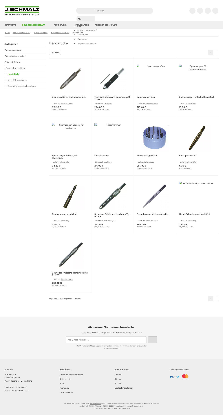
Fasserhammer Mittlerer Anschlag (153, 214)
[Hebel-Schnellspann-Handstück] (197, 196)
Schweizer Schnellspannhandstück (69, 97)
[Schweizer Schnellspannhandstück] (70, 79)
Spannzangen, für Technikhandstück (196, 97)
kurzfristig (108, 103)
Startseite (10, 25)
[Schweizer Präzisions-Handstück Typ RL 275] (70, 254)
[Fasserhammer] (112, 137)
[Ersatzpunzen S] (197, 137)
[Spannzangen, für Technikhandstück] (197, 79)
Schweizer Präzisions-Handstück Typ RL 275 (70, 274)
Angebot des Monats (106, 25)
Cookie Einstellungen (124, 388)
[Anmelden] (200, 11)
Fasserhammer (101, 155)
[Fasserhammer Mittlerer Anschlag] (155, 196)
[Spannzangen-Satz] (155, 79)
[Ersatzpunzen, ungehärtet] (70, 196)
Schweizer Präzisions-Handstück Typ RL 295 (112, 215)
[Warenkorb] (208, 11)
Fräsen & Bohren (12, 62)
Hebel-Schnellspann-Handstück (194, 214)
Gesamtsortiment (13, 50)
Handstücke (14, 74)
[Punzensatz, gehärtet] (155, 137)
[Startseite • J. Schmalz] (22, 14)
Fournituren (60, 25)
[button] (86, 27)
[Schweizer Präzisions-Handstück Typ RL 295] (112, 196)
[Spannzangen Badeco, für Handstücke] (70, 137)
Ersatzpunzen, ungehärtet (64, 214)
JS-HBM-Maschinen (17, 80)
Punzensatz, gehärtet (147, 155)
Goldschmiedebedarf (33, 25)
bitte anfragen (67, 103)
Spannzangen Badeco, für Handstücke (64, 156)
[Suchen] (150, 11)
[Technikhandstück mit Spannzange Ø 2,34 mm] (112, 79)
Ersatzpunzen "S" (187, 155)
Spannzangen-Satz (146, 97)
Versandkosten (95, 403)
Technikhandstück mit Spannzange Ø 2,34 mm (112, 98)
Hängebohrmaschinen (15, 68)
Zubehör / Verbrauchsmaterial (22, 86)
